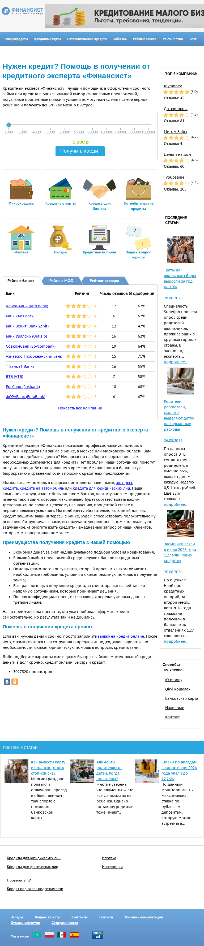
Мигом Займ (175, 131)
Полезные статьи (20, 748)
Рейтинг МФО (173, 39)
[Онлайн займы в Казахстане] (36, 936)
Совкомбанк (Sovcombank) (31, 346)
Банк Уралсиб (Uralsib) (26, 336)
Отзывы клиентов (25, 922)
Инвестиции (112, 867)
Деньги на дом (177, 154)
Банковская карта (181, 698)
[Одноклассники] (14, 682)
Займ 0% (120, 39)
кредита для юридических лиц (101, 488)
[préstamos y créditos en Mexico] (61, 936)
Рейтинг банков (144, 39)
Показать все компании (80, 408)
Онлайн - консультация (144, 917)
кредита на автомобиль (42, 488)
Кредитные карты (47, 39)
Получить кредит (80, 151)
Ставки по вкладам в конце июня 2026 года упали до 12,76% (179, 770)
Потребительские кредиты (87, 39)
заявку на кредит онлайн (121, 636)
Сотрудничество (65, 922)
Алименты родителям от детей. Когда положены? (109, 770)
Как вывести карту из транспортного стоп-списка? (48, 768)
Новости (106, 917)
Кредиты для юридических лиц (34, 858)
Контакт (172, 717)
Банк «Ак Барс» (19, 316)
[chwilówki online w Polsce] (49, 936)
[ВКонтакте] (7, 682)
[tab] (17, 280)
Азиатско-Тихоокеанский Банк (34, 356)
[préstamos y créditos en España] (74, 936)
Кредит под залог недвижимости (35, 889)
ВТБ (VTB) (14, 376)
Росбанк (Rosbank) (23, 386)
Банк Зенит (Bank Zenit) (27, 326)
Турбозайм (174, 177)
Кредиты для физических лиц (32, 867)
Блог (193, 39)
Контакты (79, 917)
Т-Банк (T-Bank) (20, 366)
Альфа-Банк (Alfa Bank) (27, 306)
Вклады (17, 917)
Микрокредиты (16, 39)
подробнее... (175, 362)
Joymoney (173, 86)
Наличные (174, 707)
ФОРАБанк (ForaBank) (25, 396)
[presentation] (17, 280)
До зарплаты (176, 108)
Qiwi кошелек (177, 689)
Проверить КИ (19, 880)
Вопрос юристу (47, 917)
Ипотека (109, 858)
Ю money (173, 679)
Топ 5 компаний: (181, 74)
